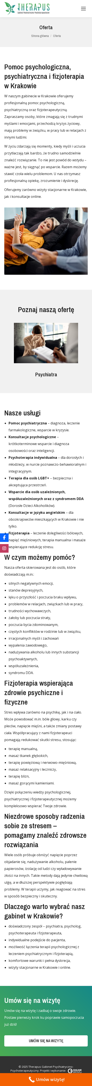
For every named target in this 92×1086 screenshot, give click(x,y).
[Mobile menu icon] (83, 8)
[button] (20, 350)
